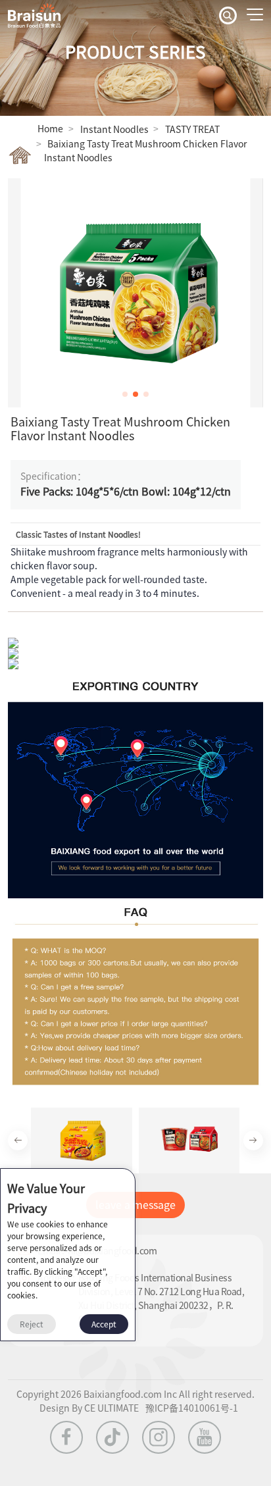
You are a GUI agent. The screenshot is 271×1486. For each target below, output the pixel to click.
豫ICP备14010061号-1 (191, 1408)
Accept (103, 1324)
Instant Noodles (114, 129)
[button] (125, 394)
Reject (31, 1324)
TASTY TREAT (192, 129)
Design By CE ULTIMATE (89, 1408)
